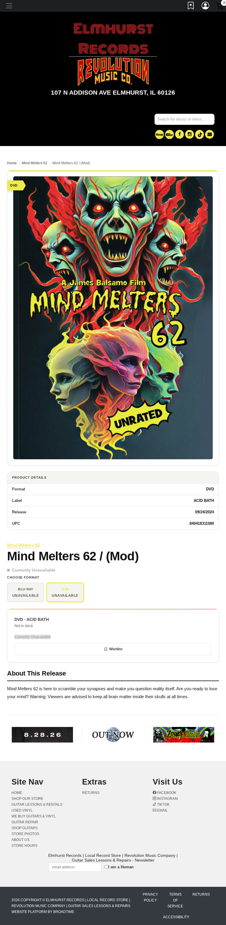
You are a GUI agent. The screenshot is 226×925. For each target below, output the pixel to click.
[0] (220, 7)
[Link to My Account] (206, 6)
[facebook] (180, 134)
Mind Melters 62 (34, 163)
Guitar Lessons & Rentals (36, 804)
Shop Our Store (27, 799)
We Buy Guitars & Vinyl (33, 816)
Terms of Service (175, 900)
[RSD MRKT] (169, 134)
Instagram (167, 799)
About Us (20, 840)
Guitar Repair (24, 822)
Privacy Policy (150, 897)
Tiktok (163, 804)
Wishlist (115, 649)
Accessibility (176, 917)
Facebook (166, 793)
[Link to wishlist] (191, 6)
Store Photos (25, 834)
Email (162, 810)
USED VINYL (22, 810)
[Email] (210, 134)
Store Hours (24, 846)
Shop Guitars (24, 828)
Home (12, 163)
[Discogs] (159, 134)
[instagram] (190, 134)
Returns (90, 793)
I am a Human (121, 867)
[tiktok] (200, 134)
